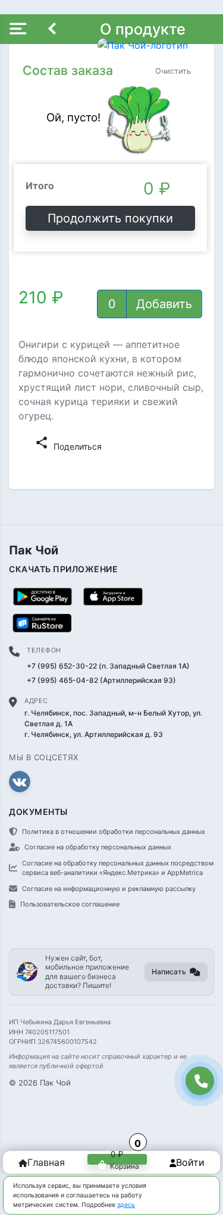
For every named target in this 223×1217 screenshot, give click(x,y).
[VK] (19, 781)
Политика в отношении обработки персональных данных (113, 831)
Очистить (173, 71)
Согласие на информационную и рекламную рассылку (109, 888)
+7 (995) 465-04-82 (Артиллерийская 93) (101, 680)
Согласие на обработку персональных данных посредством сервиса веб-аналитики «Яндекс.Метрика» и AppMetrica (117, 868)
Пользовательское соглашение (70, 904)
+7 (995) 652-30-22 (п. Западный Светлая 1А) (108, 665)
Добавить (164, 304)
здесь (126, 1205)
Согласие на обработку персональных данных (97, 847)
